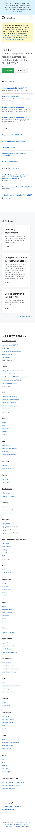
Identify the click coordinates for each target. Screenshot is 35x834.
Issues (4, 602)
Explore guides (25, 316)
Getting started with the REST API (12, 371)
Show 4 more (6, 360)
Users (4, 755)
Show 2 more (6, 622)
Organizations (7, 639)
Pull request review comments (11, 686)
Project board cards (8, 666)
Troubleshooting (7, 354)
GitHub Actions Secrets (9, 403)
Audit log (4, 550)
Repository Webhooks (8, 788)
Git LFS (4, 729)
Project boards (7, 659)
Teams (4, 735)
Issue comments (7, 612)
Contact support (9, 809)
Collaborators (7, 489)
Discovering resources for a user (12, 380)
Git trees (4, 595)
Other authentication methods (11, 351)
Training (18, 826)
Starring (4, 431)
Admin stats (5, 543)
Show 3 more (6, 412)
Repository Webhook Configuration (13, 782)
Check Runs (5, 479)
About (27, 826)
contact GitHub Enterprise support (14, 39)
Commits (5, 503)
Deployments (6, 519)
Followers (4, 765)
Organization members (9, 646)
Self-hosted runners (8, 409)
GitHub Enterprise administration (14, 539)
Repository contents (8, 722)
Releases (5, 698)
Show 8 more (6, 559)
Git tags (4, 592)
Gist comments (6, 572)
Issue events (6, 615)
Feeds (3, 425)
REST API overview (9, 341)
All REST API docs (15, 336)
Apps (4, 441)
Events (4, 422)
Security (28, 822)
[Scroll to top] (31, 830)
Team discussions (7, 745)
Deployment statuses (8, 530)
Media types (5, 348)
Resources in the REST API (10, 345)
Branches (5, 461)
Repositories (6, 712)
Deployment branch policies (10, 533)
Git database (6, 579)
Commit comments (7, 510)
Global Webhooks (7, 553)
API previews (6, 357)
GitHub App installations (9, 448)
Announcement (6, 546)
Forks (3, 725)
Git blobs (4, 583)
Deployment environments (10, 527)
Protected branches (8, 468)
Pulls (3, 678)
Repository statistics (8, 632)
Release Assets (6, 706)
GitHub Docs (10, 18)
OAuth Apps (5, 451)
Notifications (6, 428)
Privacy (22, 822)
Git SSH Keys (6, 772)
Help (11, 824)
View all (11, 81)
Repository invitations (8, 496)
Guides (9, 221)
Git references (6, 589)
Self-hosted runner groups (10, 406)
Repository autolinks (8, 719)
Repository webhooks (10, 778)
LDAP (3, 556)
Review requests (7, 689)
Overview (21, 70)
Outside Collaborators (8, 649)
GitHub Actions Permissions (10, 399)
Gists (4, 565)
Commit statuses (7, 513)
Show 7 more (6, 386)
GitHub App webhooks (9, 454)
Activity (4, 418)
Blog (23, 826)
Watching (4, 434)
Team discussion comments (10, 742)
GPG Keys (5, 768)
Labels (4, 618)
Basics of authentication (9, 374)
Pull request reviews (8, 692)
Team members (6, 748)
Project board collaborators (10, 669)
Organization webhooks (9, 652)
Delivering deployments (9, 383)
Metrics (4, 628)
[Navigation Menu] (31, 17)
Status (7, 824)
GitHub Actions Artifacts (9, 396)
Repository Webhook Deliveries (11, 785)
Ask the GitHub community (12, 806)
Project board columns (9, 672)
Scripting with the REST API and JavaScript (15, 377)
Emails (4, 762)
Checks (4, 475)
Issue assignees (7, 609)
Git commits (5, 586)
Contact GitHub (18, 824)
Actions (4, 392)
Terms (17, 822)
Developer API (10, 826)
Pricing (26, 824)
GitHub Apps (6, 445)
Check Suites (6, 482)
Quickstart (8, 70)
